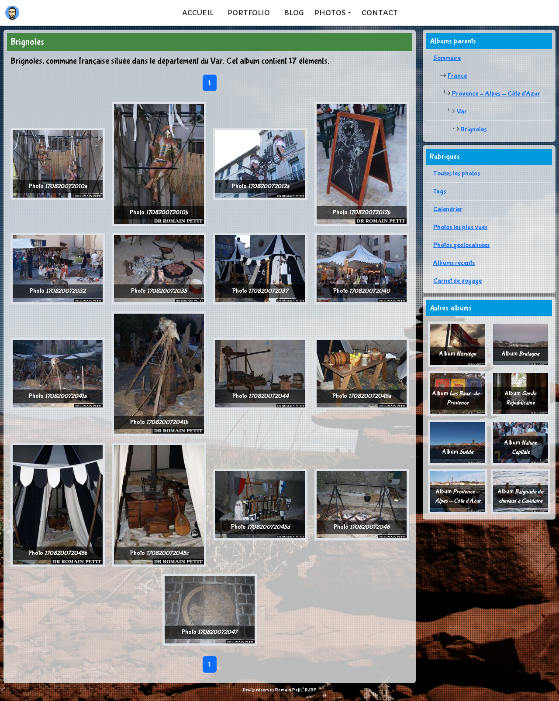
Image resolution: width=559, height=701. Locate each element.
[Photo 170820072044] (260, 373)
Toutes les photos (456, 173)
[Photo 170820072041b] (159, 373)
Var (461, 111)
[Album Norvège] (457, 344)
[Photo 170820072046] (361, 504)
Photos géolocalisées (461, 245)
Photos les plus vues (460, 227)
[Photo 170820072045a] (361, 373)
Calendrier (447, 209)
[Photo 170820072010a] (57, 163)
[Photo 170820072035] (159, 268)
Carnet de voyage (457, 281)
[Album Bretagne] (520, 344)
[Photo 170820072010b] (159, 163)
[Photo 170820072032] (57, 268)
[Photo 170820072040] (361, 268)
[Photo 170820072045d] (260, 504)
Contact (380, 12)
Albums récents (454, 263)
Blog (294, 12)
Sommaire (447, 58)
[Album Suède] (457, 442)
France (457, 76)
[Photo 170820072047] (209, 609)
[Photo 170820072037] (260, 268)
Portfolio (249, 12)
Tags (439, 191)
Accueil (198, 12)
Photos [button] (330, 12)
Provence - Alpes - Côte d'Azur (496, 93)
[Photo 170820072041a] (57, 373)
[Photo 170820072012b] (361, 163)
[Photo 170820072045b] (57, 504)
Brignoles (474, 129)
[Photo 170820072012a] (260, 163)
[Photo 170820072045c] (159, 504)
